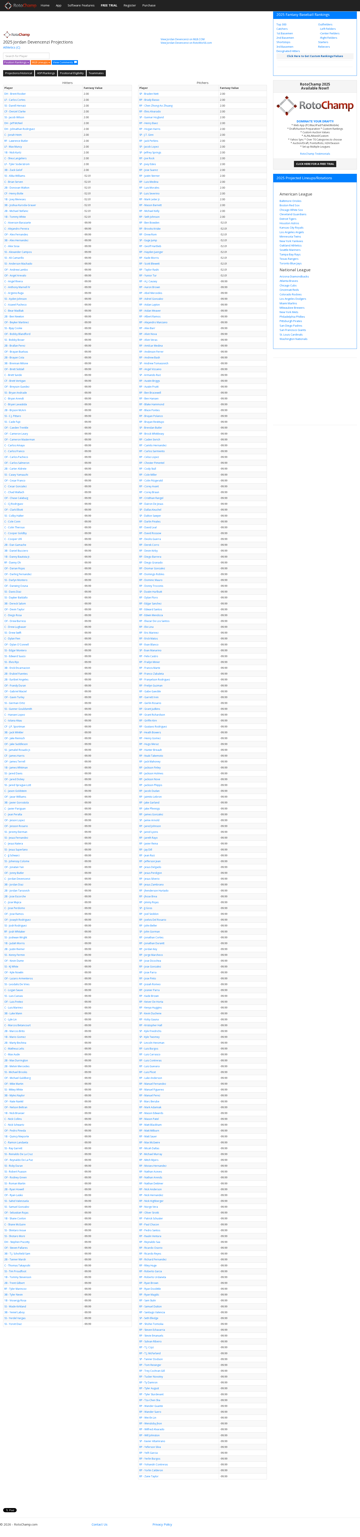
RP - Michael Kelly (149, 211)
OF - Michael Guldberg (17, 1078)
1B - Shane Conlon (15, 1218)
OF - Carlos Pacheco (16, 457)
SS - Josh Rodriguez (15, 925)
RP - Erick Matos (148, 638)
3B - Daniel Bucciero (16, 550)
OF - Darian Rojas (14, 568)
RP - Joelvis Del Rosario (152, 919)
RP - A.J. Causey (148, 281)
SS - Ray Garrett (13, 1148)
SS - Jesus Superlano (16, 849)
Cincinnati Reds (289, 290)
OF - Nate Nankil (13, 1101)
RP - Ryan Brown (148, 1283)
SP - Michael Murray (150, 1154)
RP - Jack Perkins (148, 141)
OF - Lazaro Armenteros (18, 978)
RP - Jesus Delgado (150, 867)
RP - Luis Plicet (147, 1072)
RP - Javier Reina (148, 843)
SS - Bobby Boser (14, 340)
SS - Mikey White (13, 1089)
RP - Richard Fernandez (152, 1259)
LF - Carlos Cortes (14, 100)
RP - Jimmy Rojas (149, 902)
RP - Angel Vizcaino (150, 369)
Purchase (149, 5)
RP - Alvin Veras (148, 340)
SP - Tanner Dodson (151, 1359)
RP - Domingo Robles (151, 574)
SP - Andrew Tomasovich (153, 363)
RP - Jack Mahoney (149, 761)
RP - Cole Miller (148, 474)
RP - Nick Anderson (150, 1189)
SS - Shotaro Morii (14, 1236)
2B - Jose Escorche (15, 896)
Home (45, 5)
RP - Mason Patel (149, 1119)
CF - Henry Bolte (13, 193)
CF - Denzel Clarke (15, 111)
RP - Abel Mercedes (150, 293)
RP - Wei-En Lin (147, 1417)
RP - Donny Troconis (151, 586)
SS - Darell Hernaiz (15, 105)
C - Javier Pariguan (15, 808)
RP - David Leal (148, 527)
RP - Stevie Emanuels (151, 1335)
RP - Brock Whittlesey (151, 433)
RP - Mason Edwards (151, 1113)
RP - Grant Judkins (149, 709)
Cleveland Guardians (293, 214)
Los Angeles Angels (292, 232)
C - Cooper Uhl (13, 539)
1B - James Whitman (16, 767)
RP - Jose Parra (147, 972)
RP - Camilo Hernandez (152, 445)
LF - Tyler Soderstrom (17, 164)
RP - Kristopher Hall (150, 1025)
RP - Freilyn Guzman (150, 685)
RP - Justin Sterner (149, 176)
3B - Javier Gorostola (16, 802)
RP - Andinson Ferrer (151, 351)
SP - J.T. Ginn (146, 135)
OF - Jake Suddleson (16, 744)
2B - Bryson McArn (15, 410)
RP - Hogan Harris (149, 129)
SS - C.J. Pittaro (12, 416)
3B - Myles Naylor (14, 1095)
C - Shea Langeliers (15, 158)
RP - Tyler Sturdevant (151, 1394)
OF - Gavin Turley (14, 697)
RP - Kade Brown (149, 996)
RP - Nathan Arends (150, 1177)
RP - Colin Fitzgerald (151, 480)
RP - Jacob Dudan (149, 791)
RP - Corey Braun (149, 492)
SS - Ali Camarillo (14, 258)
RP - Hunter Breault (150, 750)
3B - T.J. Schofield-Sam (17, 1253)
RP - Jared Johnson (150, 826)
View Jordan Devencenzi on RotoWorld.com (186, 43)
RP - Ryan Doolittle (150, 1289)
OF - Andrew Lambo (16, 269)
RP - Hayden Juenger (151, 252)
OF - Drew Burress (15, 621)
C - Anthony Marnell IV (17, 287)
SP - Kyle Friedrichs (150, 1031)
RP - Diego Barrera (150, 556)
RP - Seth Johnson (149, 217)
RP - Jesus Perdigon (150, 873)
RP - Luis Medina (148, 182)
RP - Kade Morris (149, 258)
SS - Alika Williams (14, 176)
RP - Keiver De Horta (151, 1002)
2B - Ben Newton (14, 316)
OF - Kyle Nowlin (13, 972)
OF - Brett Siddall (14, 369)
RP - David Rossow (150, 533)
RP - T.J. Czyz (146, 1347)
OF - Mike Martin (13, 1084)
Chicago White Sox (291, 210)
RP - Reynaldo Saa (149, 1242)
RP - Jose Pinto (147, 978)
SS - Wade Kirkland (15, 1306)
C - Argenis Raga (14, 293)
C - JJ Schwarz (12, 855)
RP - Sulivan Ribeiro (150, 1341)
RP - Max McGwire (149, 1142)
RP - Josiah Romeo (150, 984)
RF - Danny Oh (12, 562)
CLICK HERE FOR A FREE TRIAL (315, 164)
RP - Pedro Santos (149, 1230)
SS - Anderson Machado (18, 263)
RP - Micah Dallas (149, 1148)
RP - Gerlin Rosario (150, 703)
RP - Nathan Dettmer (151, 1183)
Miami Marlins (288, 303)
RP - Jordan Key (148, 949)
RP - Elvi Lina (146, 627)
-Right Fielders (328, 38)
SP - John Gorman (149, 931)
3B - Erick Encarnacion (17, 668)
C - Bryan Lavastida (15, 404)
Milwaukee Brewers (292, 308)
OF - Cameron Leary (16, 433)
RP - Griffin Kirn (148, 720)
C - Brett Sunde (13, 375)
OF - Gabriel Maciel (15, 691)
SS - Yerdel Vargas (14, 1318)
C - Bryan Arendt (14, 398)
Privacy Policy (162, 1524)
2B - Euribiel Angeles (16, 679)
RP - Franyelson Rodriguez (154, 679)
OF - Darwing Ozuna (16, 586)
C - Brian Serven (13, 182)
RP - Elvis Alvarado (150, 111)
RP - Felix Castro (148, 656)
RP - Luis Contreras (150, 1060)
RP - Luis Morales (149, 187)
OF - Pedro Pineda (15, 1130)
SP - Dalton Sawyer (150, 515)
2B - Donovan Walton (16, 187)
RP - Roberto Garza (150, 1271)
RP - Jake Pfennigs (149, 808)
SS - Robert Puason (15, 1171)
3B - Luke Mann (13, 1013)
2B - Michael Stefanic (16, 211)
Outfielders (325, 24)
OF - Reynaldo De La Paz (18, 1160)
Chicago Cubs (288, 285)
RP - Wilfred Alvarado (151, 1429)
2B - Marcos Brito (14, 1031)
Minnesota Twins (290, 236)
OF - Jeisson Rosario (16, 826)
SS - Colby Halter (14, 515)
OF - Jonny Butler (14, 873)
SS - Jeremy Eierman (15, 832)
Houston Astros (289, 223)
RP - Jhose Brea (148, 896)
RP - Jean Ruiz (147, 855)
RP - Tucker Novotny (151, 1376)
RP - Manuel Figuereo (151, 1089)
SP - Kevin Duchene (150, 1013)
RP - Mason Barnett (150, 205)
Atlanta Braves (289, 281)
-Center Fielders (329, 33)
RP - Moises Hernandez (152, 1166)
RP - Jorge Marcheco (151, 955)
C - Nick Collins (13, 1119)
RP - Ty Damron (148, 1382)
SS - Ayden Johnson (15, 299)
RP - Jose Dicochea (150, 960)
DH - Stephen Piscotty (17, 1242)
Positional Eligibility (72, 73)
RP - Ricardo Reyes (150, 1253)
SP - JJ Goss (145, 908)
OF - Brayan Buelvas (16, 351)
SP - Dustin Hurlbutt (150, 591)
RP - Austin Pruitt (149, 386)
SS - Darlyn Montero (16, 580)
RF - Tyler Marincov (15, 1289)
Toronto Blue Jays (291, 263)
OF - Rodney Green (15, 1177)
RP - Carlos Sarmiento (152, 451)
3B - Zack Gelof (13, 170)
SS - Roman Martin (14, 1183)
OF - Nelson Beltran (15, 1107)
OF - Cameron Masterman (19, 439)
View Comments (63, 62)
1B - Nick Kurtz (12, 152)
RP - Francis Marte (149, 668)
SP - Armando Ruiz (150, 375)
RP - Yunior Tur (148, 275)
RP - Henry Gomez (150, 738)
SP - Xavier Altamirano (152, 1441)
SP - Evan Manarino (150, 650)
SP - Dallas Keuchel (150, 509)
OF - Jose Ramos (14, 914)
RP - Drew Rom (148, 234)
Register (130, 5)
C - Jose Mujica (12, 902)
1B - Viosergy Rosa (15, 1300)
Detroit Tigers (288, 219)
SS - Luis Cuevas (13, 996)
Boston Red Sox (290, 205)
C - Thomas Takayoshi (17, 1265)
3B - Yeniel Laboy (14, 1312)
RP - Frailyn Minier (149, 662)
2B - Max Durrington (16, 1060)
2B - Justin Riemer (14, 949)
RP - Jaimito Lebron (150, 796)
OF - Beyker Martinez (16, 322)
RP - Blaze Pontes (149, 410)
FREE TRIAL (109, 5)
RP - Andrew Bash (149, 357)
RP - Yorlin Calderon (151, 1470)
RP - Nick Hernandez (151, 1195)
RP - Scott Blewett (149, 263)
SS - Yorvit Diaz (13, 1324)
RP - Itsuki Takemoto (151, 755)
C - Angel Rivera (13, 281)
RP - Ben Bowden (149, 222)
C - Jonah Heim (13, 135)
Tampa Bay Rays (290, 254)
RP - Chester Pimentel (151, 463)
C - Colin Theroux (14, 527)
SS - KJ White (11, 966)
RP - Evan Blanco (149, 644)
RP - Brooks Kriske (150, 228)
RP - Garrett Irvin (149, 697)
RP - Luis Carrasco (149, 1054)
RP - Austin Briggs (149, 381)
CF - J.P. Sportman (14, 726)
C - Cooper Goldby (15, 533)
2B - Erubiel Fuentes (16, 673)
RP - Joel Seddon (149, 914)
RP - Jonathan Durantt (151, 943)
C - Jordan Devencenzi (17, 878)
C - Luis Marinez (13, 1007)
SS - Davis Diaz (12, 591)
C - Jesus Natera (13, 843)
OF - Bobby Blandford (17, 334)
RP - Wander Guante (151, 1406)
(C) (18, 47)
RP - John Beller (148, 925)
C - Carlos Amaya (14, 445)
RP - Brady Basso (149, 100)
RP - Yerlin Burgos (149, 1458)
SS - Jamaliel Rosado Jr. (17, 750)
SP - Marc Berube (149, 1101)
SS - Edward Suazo (15, 656)
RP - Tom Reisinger (150, 1365)
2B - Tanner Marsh (15, 1259)
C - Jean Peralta (13, 814)
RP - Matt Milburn (149, 1130)
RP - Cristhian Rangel (151, 498)
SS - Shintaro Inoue (15, 1230)
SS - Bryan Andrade (15, 392)
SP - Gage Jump (148, 240)
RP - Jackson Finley (150, 767)
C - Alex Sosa (11, 246)
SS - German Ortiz (14, 703)
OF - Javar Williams (15, 796)
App (58, 5)
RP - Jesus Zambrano (151, 884)
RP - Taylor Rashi (149, 269)
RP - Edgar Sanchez (150, 603)
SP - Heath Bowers (150, 732)
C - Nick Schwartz (14, 1125)
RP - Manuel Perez (149, 1095)
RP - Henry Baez (148, 123)
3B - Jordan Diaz (13, 884)
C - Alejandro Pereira (16, 228)
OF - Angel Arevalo (15, 275)
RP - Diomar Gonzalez (152, 568)
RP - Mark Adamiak (150, 1107)
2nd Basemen (285, 38)
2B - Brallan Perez (14, 345)
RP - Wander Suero (150, 1412)
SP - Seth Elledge (148, 1318)
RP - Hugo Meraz (149, 744)
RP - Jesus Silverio (149, 878)
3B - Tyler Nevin (13, 1294)
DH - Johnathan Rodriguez (19, 129)
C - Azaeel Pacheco (15, 304)
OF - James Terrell (14, 761)
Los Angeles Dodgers (293, 299)
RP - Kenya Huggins (150, 1007)
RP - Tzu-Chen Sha (149, 1400)
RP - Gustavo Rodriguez (153, 726)
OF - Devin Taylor (14, 609)
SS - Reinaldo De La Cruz (18, 1154)
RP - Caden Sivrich (149, 439)
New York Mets (289, 312)
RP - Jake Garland (149, 802)
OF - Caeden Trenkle (16, 427)
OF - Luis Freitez (13, 1002)
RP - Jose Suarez (148, 170)
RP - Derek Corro (149, 545)
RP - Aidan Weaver (150, 310)
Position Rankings (15, 62)
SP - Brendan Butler (150, 427)
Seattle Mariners (290, 250)
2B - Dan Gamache (15, 545)
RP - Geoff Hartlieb (150, 246)
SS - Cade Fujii (12, 422)
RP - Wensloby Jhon (150, 1423)
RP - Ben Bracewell (150, 392)
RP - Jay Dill (145, 849)
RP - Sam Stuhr (147, 1300)
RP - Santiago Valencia (152, 1312)
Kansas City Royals (292, 227)
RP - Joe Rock (146, 158)
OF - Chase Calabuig (16, 498)
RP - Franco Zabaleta (151, 673)
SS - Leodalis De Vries (16, 984)
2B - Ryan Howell (14, 1189)
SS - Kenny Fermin (14, 955)
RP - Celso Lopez (149, 457)
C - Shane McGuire (15, 1224)
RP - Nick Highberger (151, 1201)
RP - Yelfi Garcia (148, 1453)
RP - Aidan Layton (149, 304)
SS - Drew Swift (12, 632)
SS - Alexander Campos (18, 252)
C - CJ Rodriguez (13, 504)
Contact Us (100, 1524)
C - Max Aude (12, 1054)
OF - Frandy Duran (15, 685)
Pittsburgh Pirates (291, 321)
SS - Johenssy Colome (16, 861)
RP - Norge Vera (148, 1207)
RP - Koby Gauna (149, 1019)
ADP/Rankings (46, 73)
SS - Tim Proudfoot (15, 1271)
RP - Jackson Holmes (151, 773)
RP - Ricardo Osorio (150, 1248)
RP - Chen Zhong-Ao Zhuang (155, 105)
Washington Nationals (294, 339)
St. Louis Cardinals (291, 334)
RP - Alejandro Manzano (153, 322)
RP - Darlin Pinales (149, 521)
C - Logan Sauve (13, 990)
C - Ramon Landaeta (16, 1142)
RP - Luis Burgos (148, 1048)
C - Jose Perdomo (14, 908)
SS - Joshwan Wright (15, 937)
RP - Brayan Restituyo (151, 422)
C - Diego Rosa (13, 615)
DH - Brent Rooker (15, 94)
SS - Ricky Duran (13, 1166)
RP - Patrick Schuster (151, 1218)
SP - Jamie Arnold (149, 820)
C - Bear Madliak (14, 310)
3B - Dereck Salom (15, 603)
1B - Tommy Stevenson (17, 1277)
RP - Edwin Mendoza (151, 615)
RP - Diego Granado (151, 562)
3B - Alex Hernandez (16, 240)
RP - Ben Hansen (149, 398)
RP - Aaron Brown (149, 287)
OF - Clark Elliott (13, 509)
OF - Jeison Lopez (14, 820)
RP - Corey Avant (149, 486)
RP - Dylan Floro (148, 597)
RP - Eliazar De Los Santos (154, 621)
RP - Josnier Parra (149, 990)
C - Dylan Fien (12, 638)
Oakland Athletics (291, 245)
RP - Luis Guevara (149, 1066)
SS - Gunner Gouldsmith (18, 709)
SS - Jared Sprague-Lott (17, 785)
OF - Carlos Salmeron (16, 463)
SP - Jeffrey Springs (150, 152)
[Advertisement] (79, 19)
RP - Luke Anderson (150, 1078)
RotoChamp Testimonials (315, 153)
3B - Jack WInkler (14, 732)
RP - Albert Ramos (149, 316)
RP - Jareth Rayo (148, 837)
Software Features (81, 5)
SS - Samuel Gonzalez (16, 1207)
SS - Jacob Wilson (14, 117)
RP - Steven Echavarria (152, 1330)
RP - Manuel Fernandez (152, 1084)
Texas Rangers (289, 259)
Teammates (96, 73)
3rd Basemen (284, 46)
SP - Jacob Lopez (149, 146)
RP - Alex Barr (147, 328)
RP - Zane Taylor (149, 1476)
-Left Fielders (327, 29)
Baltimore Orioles (290, 201)
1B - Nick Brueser (14, 1113)
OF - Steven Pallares (16, 1248)
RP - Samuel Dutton (150, 1306)
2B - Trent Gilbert (14, 1283)
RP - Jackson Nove (149, 779)
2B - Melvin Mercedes (16, 1066)
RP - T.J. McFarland (150, 1353)
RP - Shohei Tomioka (151, 1324)
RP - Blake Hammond (151, 404)
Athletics (9, 47)
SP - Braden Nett (149, 94)
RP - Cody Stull (147, 468)
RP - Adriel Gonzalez (151, 299)
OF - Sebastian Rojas (16, 1212)
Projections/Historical (18, 73)
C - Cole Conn (12, 521)
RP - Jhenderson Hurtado (154, 890)
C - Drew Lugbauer (15, 627)
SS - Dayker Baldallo (16, 597)
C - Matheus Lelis (14, 1048)
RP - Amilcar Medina (151, 345)
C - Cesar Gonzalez (15, 486)
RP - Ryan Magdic (149, 1294)
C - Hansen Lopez (14, 714)
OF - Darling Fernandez (17, 574)
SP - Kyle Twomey (149, 1037)
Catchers (282, 29)
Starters (323, 42)
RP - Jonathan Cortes (151, 937)
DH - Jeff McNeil (13, 123)
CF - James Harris (14, 755)
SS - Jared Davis (13, 773)
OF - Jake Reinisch (14, 738)
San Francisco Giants (293, 330)
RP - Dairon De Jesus (151, 504)
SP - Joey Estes (147, 164)
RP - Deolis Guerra (150, 539)
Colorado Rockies (291, 294)
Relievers (324, 46)
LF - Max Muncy (13, 146)
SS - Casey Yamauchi (16, 474)
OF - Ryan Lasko (13, 1195)
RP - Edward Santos (150, 609)
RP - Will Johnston (149, 1435)
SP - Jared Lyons (148, 832)
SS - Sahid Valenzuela (16, 1201)
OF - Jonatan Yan (14, 867)
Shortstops (283, 42)
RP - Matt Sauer (148, 1136)
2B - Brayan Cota (14, 357)
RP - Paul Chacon (149, 1224)
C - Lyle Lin (10, 1019)
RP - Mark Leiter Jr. (149, 199)
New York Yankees (291, 241)
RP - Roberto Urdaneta (152, 1277)
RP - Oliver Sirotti (149, 1212)
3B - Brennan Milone (16, 363)
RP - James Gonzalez (151, 814)
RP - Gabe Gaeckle (150, 691)
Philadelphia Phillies (292, 316)
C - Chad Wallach (14, 492)
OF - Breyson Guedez (16, 386)
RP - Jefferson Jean (150, 861)
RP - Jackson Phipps (150, 785)
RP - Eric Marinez (149, 632)
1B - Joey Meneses (15, 199)
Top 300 (281, 24)
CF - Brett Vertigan (15, 381)
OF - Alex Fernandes (16, 234)
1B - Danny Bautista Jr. (17, 556)
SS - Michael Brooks (15, 1072)
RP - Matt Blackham (150, 1125)
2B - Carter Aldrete (15, 468)
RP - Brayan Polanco (151, 416)
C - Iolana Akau (13, 720)
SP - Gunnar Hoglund (151, 117)
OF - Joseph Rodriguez (17, 919)
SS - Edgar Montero (15, 650)
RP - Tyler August (149, 1388)
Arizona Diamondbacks (294, 276)
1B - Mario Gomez (15, 1037)
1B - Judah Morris (14, 943)
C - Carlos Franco (14, 451)
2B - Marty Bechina (15, 1043)
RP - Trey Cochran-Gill (152, 1371)
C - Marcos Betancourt (17, 1025)
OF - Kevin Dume (14, 960)
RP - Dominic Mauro (150, 580)
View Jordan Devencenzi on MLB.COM (183, 39)
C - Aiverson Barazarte (17, 222)
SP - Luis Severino (149, 193)
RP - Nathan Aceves (150, 1171)
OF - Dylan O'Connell (16, 644)
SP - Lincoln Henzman (151, 1043)
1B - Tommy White (15, 217)
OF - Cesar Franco (14, 480)
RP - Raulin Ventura (150, 1236)
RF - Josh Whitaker (14, 931)
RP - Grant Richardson (152, 714)
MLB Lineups (40, 62)
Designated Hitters (288, 51)
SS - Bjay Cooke (13, 328)
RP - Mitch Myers (148, 1160)
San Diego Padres (291, 325)
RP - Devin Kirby (148, 550)
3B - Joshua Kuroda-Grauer (20, 205)
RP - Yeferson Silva (150, 1447)
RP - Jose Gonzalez (150, 966)
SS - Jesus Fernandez (16, 837)
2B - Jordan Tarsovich (17, 890)
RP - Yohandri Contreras (153, 1464)
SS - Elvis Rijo (11, 662)
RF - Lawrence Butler (16, 141)
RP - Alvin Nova (148, 334)
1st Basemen (284, 33)
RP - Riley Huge (148, 1265)
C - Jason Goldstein (15, 791)
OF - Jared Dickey (14, 779)
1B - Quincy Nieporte (16, 1136)
